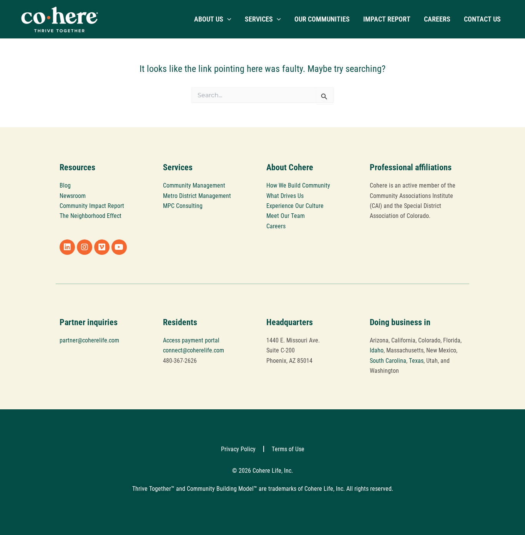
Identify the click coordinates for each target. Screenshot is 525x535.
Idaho (377, 350)
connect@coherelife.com (193, 350)
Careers (276, 226)
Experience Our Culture (295, 205)
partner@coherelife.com (89, 340)
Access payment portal (191, 340)
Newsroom (73, 195)
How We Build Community (298, 185)
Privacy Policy (238, 449)
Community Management (194, 185)
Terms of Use (288, 449)
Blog (65, 185)
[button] (227, 19)
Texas (416, 360)
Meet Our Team (285, 215)
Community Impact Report (92, 205)
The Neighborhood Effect (90, 215)
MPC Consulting (183, 205)
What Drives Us (285, 195)
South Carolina (388, 360)
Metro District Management (197, 195)
